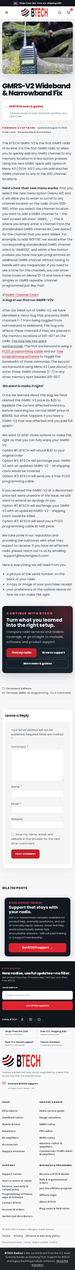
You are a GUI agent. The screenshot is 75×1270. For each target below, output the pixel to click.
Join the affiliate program (55, 1188)
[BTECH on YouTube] (39, 1019)
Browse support (53, 653)
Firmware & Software (18, 688)
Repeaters (9, 1131)
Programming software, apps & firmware (17, 1195)
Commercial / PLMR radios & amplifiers (56, 1152)
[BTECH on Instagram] (30, 1019)
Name (16, 787)
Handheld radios (12, 1117)
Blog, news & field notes (54, 1208)
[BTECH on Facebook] (22, 1019)
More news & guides (37, 663)
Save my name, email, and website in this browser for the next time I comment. (35, 838)
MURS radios (47, 1137)
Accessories (10, 1144)
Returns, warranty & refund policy (15, 1188)
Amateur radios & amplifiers (50, 1145)
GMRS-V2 (24, 693)
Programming (39, 693)
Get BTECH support (37, 947)
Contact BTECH (11, 1202)
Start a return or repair (17, 1180)
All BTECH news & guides (24, 106)
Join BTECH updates (37, 1005)
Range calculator (50, 1117)
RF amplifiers (10, 1137)
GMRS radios (47, 1124)
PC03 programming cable (22, 351)
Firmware (12, 693)
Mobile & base (11, 1124)
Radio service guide (51, 1111)
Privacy (18, 1236)
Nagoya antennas (13, 1151)
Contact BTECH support (23, 1083)
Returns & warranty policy (43, 1236)
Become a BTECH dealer (54, 1174)
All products (10, 1111)
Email (16, 804)
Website (17, 819)
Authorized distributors (17, 1216)
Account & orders (13, 1209)
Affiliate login (48, 1195)
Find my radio (21, 653)
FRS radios (46, 1131)
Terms (6, 1236)
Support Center (12, 1174)
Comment (19, 747)
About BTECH (47, 1201)
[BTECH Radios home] (37, 12)
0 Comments (63, 693)
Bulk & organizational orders (53, 1181)
